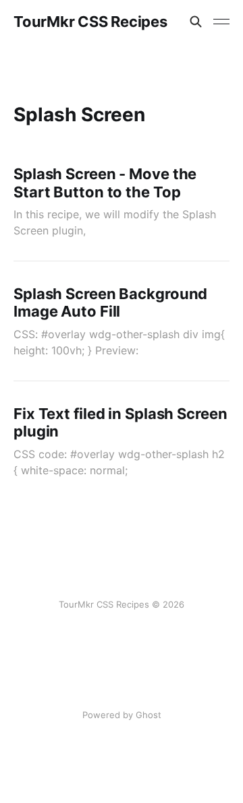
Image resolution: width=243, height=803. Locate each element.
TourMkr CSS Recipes (90, 21)
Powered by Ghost (121, 714)
